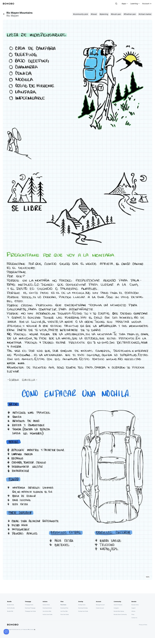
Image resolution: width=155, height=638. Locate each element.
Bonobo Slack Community (120, 614)
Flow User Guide (64, 614)
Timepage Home (29, 604)
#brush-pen (116, 14)
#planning (104, 14)
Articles (133, 611)
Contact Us (134, 617)
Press (132, 614)
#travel (94, 14)
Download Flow (64, 608)
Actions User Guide (47, 614)
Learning (134, 4)
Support (133, 608)
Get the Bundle (11, 608)
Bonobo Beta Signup (119, 611)
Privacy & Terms (143, 624)
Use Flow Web (64, 611)
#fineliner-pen (130, 14)
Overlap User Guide (83, 611)
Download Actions (47, 608)
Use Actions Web (47, 611)
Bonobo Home (135, 604)
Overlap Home (81, 604)
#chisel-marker (145, 14)
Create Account (100, 608)
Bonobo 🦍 (33, 629)
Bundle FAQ (10, 611)
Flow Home (63, 604)
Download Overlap (83, 608)
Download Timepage (30, 608)
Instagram (116, 608)
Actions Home (46, 604)
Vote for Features (118, 604)
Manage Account (100, 604)
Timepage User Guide (30, 611)
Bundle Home (10, 604)
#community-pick (80, 14)
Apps (124, 4)
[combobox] (104, 3)
